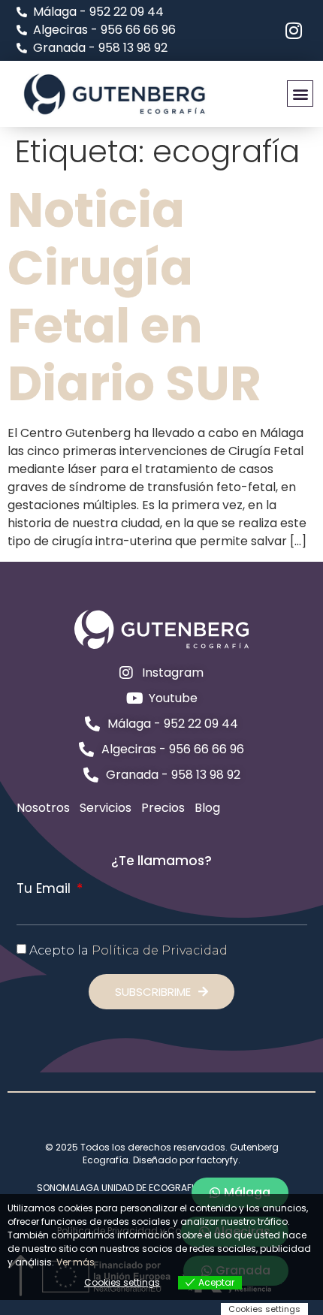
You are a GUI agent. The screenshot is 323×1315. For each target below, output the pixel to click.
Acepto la (128, 950)
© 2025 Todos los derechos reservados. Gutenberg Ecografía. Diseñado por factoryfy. (162, 1153)
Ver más (75, 1262)
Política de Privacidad (160, 950)
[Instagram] (294, 30)
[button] (300, 93)
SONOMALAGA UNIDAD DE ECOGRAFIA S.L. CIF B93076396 (162, 1187)
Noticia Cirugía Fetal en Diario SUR (134, 296)
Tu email (45, 888)
